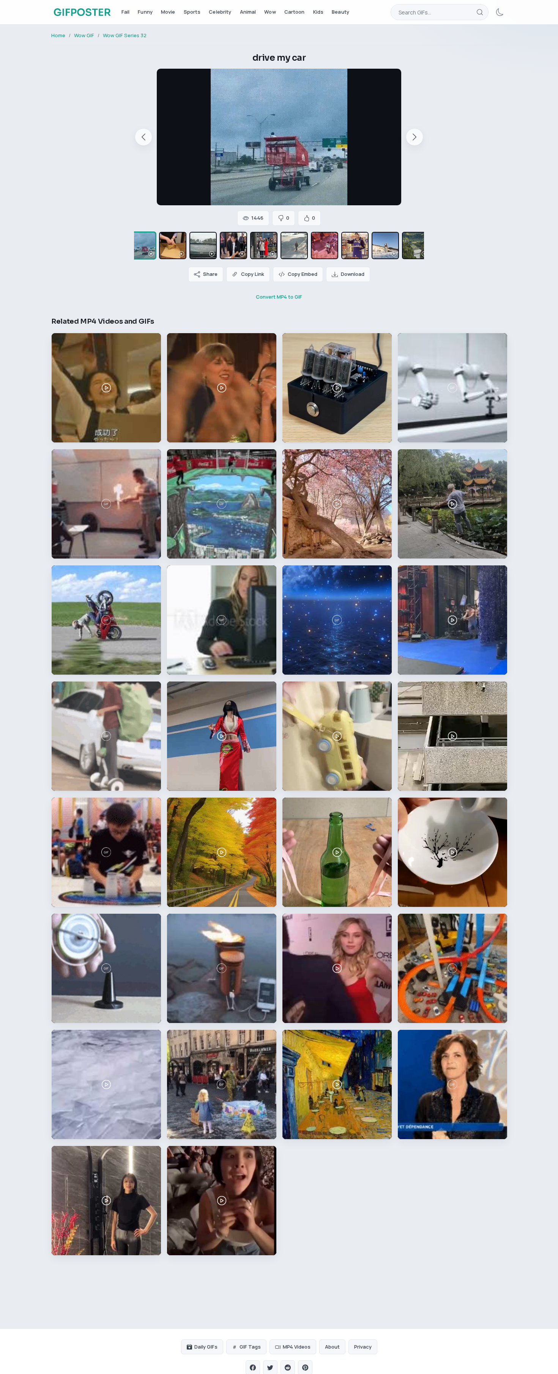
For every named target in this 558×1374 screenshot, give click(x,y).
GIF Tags (250, 1346)
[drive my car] (142, 245)
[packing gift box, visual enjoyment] (172, 245)
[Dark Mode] (500, 12)
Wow (270, 11)
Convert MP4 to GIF (279, 296)
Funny (145, 11)
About (332, 1346)
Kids (318, 11)
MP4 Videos (297, 1346)
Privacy (363, 1346)
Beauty (340, 11)
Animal (248, 11)
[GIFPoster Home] (82, 12)
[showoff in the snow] (385, 245)
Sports (192, 11)
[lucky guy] (203, 245)
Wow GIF (84, 35)
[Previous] (143, 137)
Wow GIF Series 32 (125, 35)
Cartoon (294, 11)
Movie (168, 11)
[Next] (414, 137)
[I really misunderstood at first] (294, 245)
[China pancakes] (233, 245)
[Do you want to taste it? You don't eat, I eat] (355, 245)
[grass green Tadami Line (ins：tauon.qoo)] (415, 245)
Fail (125, 11)
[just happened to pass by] (263, 245)
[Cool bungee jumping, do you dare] (324, 245)
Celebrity (220, 11)
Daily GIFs (206, 1346)
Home (58, 35)
